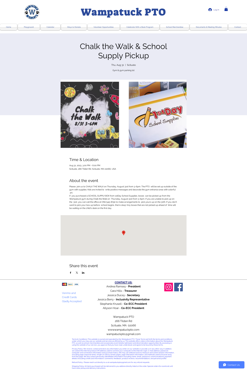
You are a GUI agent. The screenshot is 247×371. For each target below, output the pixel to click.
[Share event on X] (77, 273)
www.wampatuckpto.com (123, 329)
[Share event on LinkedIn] (83, 273)
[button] (226, 9)
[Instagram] (168, 287)
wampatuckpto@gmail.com (123, 334)
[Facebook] (178, 287)
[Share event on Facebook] (70, 273)
